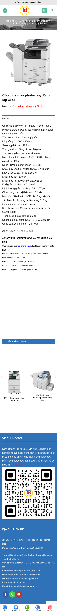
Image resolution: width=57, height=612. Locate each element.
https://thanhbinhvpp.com (22, 266)
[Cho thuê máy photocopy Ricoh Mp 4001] (42, 381)
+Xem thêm (17, 464)
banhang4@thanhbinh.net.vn (23, 586)
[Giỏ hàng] (44, 10)
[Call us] (12, 594)
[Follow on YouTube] (19, 594)
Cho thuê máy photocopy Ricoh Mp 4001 (42, 398)
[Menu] (5, 10)
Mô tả (5, 118)
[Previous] (2, 383)
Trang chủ (10, 21)
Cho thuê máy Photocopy (35, 21)
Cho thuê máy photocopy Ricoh (28, 23)
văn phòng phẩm (24, 246)
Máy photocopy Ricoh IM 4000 (14, 399)
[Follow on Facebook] (6, 594)
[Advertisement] (28, 309)
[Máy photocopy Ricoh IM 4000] (14, 382)
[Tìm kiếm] (52, 10)
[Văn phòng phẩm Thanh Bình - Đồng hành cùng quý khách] (24, 10)
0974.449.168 (21, 574)
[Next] (54, 383)
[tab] (28, 118)
